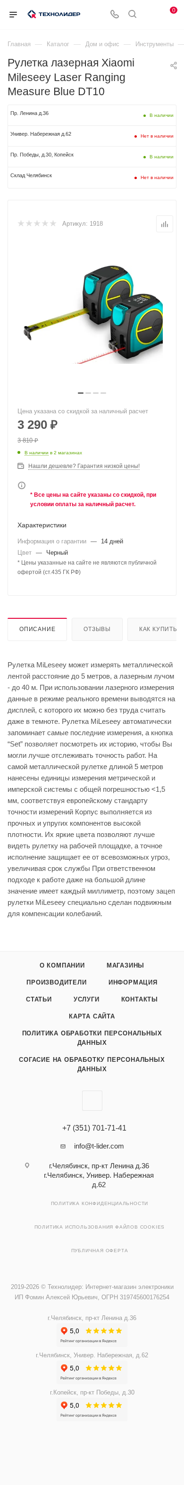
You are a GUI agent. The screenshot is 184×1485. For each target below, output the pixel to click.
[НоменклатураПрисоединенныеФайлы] (92, 315)
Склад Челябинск (31, 175)
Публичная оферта (99, 1250)
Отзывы (97, 629)
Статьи (39, 999)
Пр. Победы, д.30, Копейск (42, 154)
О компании (62, 965)
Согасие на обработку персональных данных (92, 1064)
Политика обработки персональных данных (92, 1038)
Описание (37, 629)
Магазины (125, 965)
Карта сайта (92, 1016)
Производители (56, 982)
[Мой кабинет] (150, 15)
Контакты (139, 999)
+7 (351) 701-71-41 (94, 1128)
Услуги (87, 999)
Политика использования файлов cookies (99, 1227)
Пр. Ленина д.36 (29, 113)
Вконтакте (92, 1101)
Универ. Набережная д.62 (40, 134)
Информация (133, 982)
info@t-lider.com (99, 1146)
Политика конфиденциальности (100, 1203)
